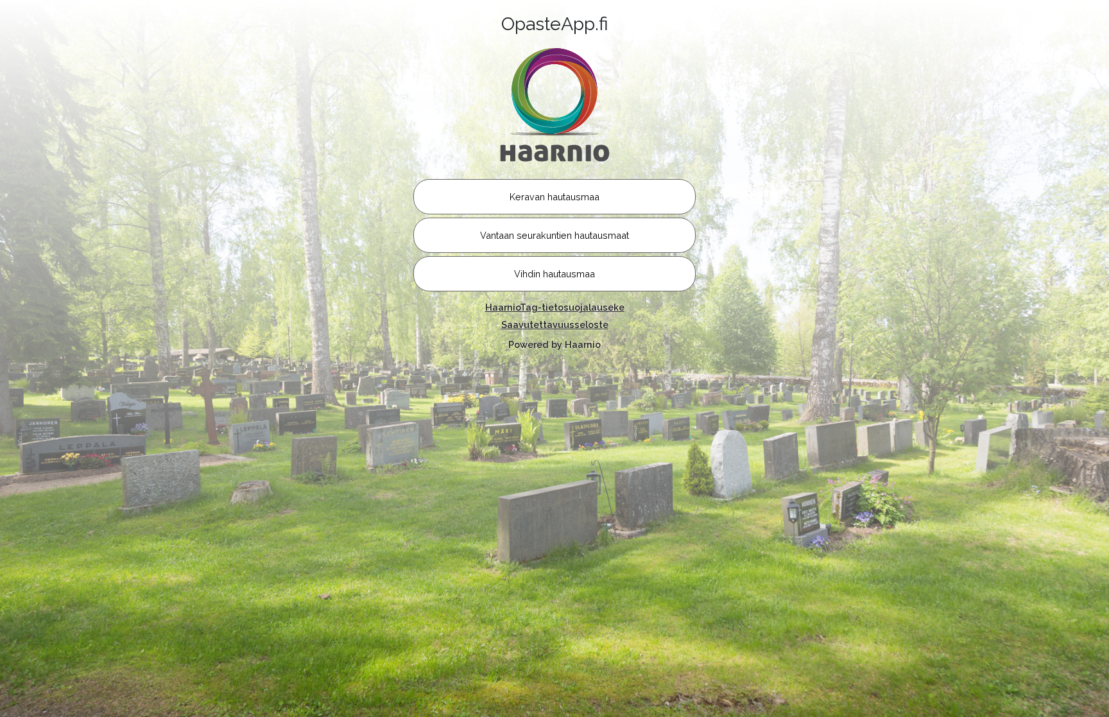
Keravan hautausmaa (554, 196)
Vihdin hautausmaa (554, 273)
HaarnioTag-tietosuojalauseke (554, 307)
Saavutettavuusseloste (554, 324)
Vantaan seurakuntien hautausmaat (554, 235)
